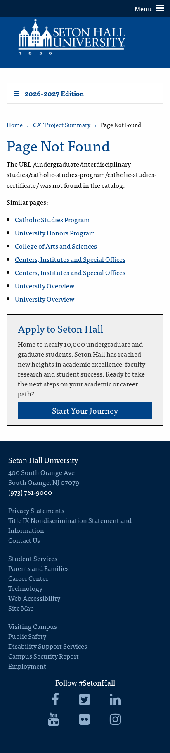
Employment (27, 665)
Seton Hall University (43, 460)
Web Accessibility (34, 597)
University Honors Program (55, 232)
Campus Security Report (43, 655)
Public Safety (27, 636)
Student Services (32, 558)
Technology (25, 588)
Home (15, 124)
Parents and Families (38, 568)
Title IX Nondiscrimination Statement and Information (70, 525)
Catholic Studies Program (52, 219)
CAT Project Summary (61, 124)
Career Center (28, 578)
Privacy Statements (36, 510)
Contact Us (24, 540)
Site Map (21, 607)
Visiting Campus (32, 626)
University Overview (44, 285)
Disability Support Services (47, 645)
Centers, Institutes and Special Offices (70, 259)
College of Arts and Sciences (56, 245)
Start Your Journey (85, 410)
